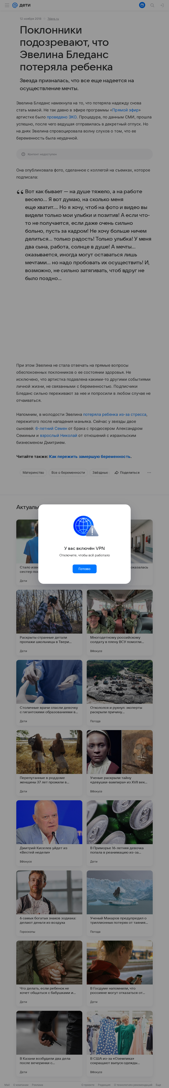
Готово (84, 569)
